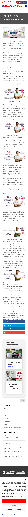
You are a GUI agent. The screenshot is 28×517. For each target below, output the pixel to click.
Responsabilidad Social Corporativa (12, 427)
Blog (5, 408)
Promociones (7, 424)
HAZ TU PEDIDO (22, 2)
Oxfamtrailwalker (8, 421)
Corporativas (7, 415)
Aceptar (14, 501)
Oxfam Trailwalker (19, 45)
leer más (10, 367)
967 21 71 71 (7, 2)
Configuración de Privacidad (14, 509)
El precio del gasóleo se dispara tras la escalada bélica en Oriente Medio (13, 457)
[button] (25, 479)
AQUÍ (6, 492)
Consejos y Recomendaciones (11, 412)
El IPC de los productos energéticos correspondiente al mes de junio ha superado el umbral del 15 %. (12, 437)
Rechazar (14, 505)
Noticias (6, 418)
